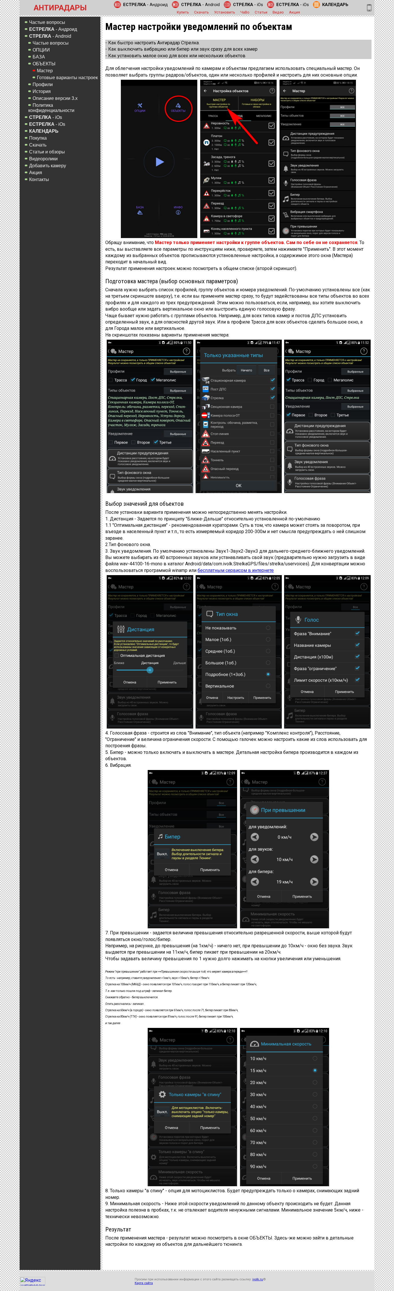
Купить (183, 12)
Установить (224, 12)
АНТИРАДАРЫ (60, 7)
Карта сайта (144, 1283)
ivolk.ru (257, 1279)
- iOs (248, 4)
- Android (200, 4)
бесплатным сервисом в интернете (236, 570)
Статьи (261, 12)
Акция (294, 12)
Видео (278, 12)
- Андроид (145, 4)
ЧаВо (244, 12)
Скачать (201, 12)
